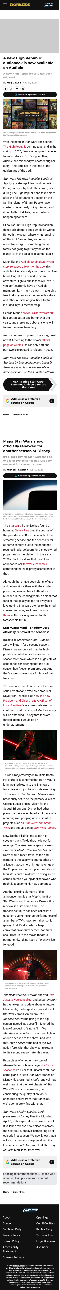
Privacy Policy (11, 1235)
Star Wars (15, 525)
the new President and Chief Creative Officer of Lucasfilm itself (27, 700)
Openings (42, 1217)
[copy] (22, 88)
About (6, 1217)
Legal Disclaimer (46, 1241)
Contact (8, 1223)
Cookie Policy (11, 1241)
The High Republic (14, 146)
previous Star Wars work (38, 313)
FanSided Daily (12, 1229)
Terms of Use (44, 1235)
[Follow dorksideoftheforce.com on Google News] (51, 401)
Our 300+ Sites (45, 1223)
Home (6, 414)
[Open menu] (5, 5)
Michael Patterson (17, 469)
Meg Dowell (14, 82)
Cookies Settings (13, 1257)
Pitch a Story (44, 1229)
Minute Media (19, 1266)
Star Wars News (20, 414)
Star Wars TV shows (34, 564)
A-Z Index (42, 1247)
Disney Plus (21, 530)
